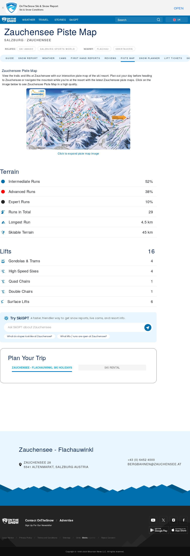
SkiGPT (73, 19)
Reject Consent (108, 537)
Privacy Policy (25, 537)
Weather (28, 19)
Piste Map (128, 58)
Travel (44, 19)
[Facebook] (184, 520)
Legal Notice (8, 537)
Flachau (103, 49)
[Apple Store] (179, 530)
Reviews (110, 58)
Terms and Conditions (47, 537)
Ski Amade (26, 49)
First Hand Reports (85, 58)
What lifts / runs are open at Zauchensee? (83, 336)
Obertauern (124, 49)
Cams (62, 58)
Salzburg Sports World (57, 49)
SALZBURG (14, 40)
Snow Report (28, 58)
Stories (60, 19)
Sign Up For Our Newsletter (38, 525)
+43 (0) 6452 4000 (141, 459)
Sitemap (66, 537)
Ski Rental (112, 367)
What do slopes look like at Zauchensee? (29, 336)
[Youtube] (153, 520)
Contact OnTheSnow (39, 520)
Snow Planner (149, 58)
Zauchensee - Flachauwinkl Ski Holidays (42, 367)
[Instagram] (174, 520)
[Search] (158, 19)
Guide (10, 58)
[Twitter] (163, 520)
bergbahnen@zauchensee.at (154, 464)
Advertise (66, 520)
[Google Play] (159, 530)
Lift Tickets (173, 58)
